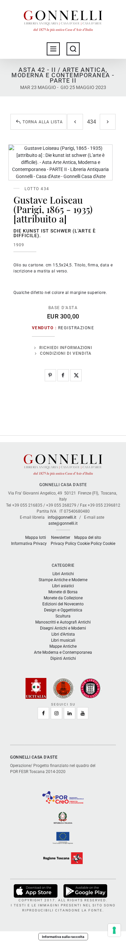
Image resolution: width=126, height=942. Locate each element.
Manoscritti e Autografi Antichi (63, 622)
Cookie (109, 543)
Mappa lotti (35, 537)
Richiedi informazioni (65, 347)
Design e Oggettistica (63, 610)
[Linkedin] (69, 713)
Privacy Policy (63, 543)
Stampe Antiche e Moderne (63, 579)
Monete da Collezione (63, 598)
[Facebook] (63, 375)
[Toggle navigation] (53, 48)
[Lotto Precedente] (75, 122)
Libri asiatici (63, 586)
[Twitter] (76, 375)
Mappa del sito (87, 537)
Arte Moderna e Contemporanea (63, 652)
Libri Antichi (63, 573)
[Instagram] (56, 713)
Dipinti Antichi (63, 658)
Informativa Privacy (29, 543)
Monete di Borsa (63, 592)
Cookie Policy (89, 543)
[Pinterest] (50, 375)
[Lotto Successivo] (108, 122)
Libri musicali (63, 640)
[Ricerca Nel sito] (73, 48)
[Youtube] (82, 713)
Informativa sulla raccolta (63, 937)
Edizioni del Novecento (63, 604)
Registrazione (76, 328)
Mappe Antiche (63, 646)
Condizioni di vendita (65, 353)
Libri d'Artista (63, 634)
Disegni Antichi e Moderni (63, 628)
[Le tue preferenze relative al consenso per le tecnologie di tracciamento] (114, 930)
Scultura (63, 616)
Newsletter (60, 537)
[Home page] (63, 19)
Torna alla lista (43, 122)
